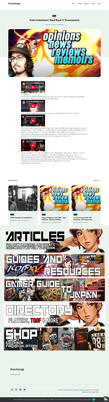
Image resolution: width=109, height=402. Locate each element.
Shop (99, 3)
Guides (80, 3)
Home (73, 3)
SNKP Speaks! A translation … (21, 218)
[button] (105, 398)
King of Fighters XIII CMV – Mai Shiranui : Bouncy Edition (54, 219)
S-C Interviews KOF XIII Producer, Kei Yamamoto (82, 219)
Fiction (93, 3)
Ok (93, 399)
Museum (86, 3)
